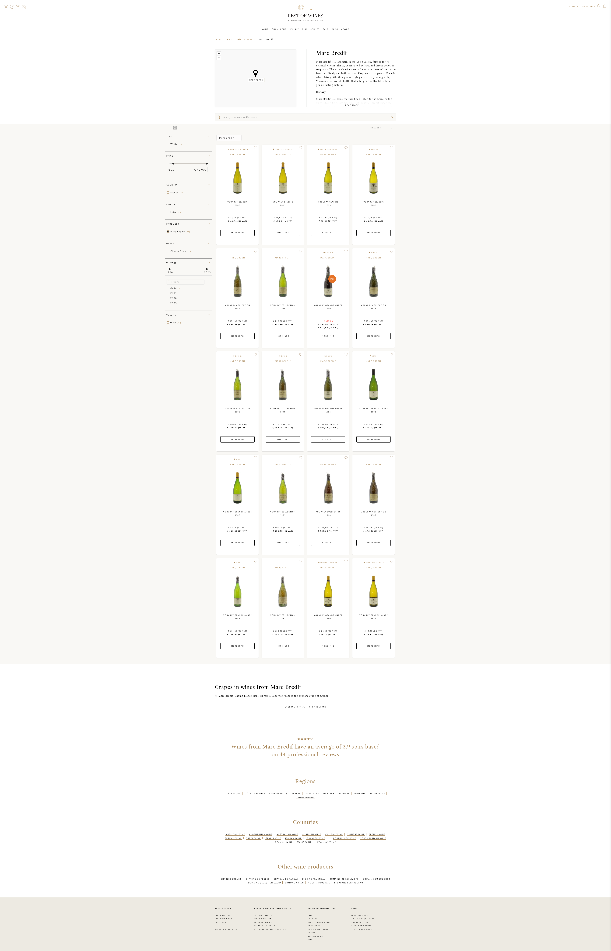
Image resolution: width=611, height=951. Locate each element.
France (177, 192)
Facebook (18, 6)
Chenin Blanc (181, 251)
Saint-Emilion (305, 797)
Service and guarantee (320, 922)
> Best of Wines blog (226, 929)
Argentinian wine (260, 834)
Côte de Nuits (278, 793)
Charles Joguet (231, 879)
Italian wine (293, 838)
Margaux (328, 793)
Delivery (312, 919)
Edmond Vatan (294, 882)
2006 (175, 298)
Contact (6, 6)
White (176, 144)
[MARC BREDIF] (255, 73)
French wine (377, 834)
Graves (296, 793)
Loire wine (312, 793)
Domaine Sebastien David (264, 882)
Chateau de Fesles (257, 879)
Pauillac (344, 793)
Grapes (312, 932)
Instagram (24, 6)
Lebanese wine (315, 838)
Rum (304, 29)
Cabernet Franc (294, 706)
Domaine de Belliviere (344, 879)
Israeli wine (273, 838)
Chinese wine (356, 834)
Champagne (279, 29)
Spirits (314, 29)
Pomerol (359, 793)
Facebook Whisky (224, 919)
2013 (175, 287)
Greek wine (253, 838)
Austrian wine (311, 834)
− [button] (219, 58)
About (345, 29)
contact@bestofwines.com (271, 929)
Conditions (314, 926)
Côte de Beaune (255, 793)
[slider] (173, 164)
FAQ (12, 6)
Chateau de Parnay (286, 879)
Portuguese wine (344, 838)
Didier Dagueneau (313, 879)
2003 (175, 303)
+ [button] (219, 53)
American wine (235, 834)
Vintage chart (315, 936)
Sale (326, 29)
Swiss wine (304, 842)
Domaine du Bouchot (376, 879)
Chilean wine (334, 834)
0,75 (175, 322)
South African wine (373, 838)
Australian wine (287, 834)
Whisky (294, 29)
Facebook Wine (223, 915)
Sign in (573, 6)
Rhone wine (377, 793)
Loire (176, 212)
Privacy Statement (318, 929)
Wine (265, 29)
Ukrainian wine (326, 842)
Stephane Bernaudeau (348, 882)
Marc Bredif (180, 231)
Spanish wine (284, 842)
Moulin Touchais (319, 882)
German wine (233, 838)
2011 (175, 293)
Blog (335, 29)
